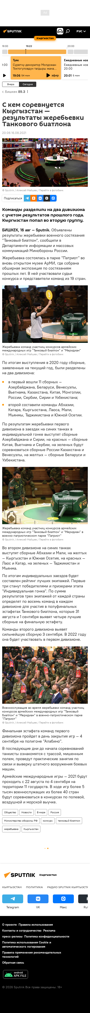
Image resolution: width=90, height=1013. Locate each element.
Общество (10, 812)
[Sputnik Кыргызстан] (13, 33)
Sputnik (9, 190)
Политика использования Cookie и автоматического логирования (26, 944)
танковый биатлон (69, 820)
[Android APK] (15, 975)
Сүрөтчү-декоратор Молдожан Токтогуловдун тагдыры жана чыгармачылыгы (34, 68)
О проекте (9, 925)
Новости (26, 812)
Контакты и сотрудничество (22, 930)
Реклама (49, 930)
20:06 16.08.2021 (14, 133)
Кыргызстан (31, 829)
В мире (41, 812)
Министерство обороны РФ (21, 820)
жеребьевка (11, 829)
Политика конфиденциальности (46, 936)
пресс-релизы (12, 936)
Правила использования (36, 925)
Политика (34, 887)
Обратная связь (13, 962)
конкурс (48, 820)
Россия (54, 812)
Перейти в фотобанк (51, 190)
